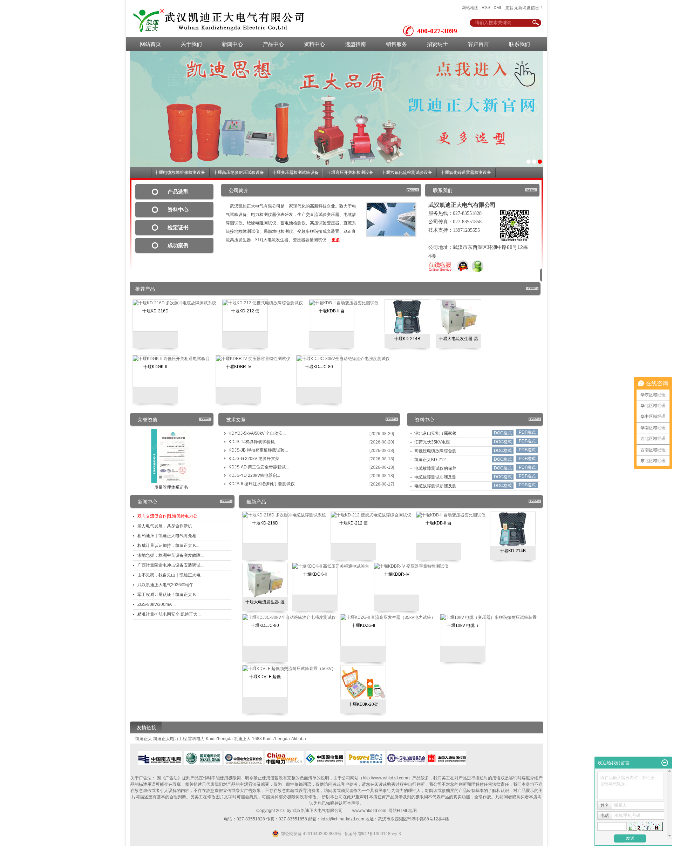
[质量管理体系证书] (170, 455)
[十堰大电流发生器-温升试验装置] (458, 317)
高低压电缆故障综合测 (435, 450)
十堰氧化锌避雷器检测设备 (466, 172)
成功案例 (178, 245)
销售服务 (396, 44)
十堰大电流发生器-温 (458, 338)
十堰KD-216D (155, 311)
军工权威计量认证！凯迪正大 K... (168, 594)
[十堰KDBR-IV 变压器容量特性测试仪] (253, 359)
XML (498, 7)
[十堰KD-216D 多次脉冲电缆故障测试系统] (174, 303)
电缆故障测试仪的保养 (435, 468)
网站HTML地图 (402, 810)
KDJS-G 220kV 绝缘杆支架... (256, 458)
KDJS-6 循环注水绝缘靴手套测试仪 (262, 483)
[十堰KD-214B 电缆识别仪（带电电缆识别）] (407, 317)
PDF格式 (527, 432)
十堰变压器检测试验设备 (295, 172)
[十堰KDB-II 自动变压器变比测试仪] (344, 303)
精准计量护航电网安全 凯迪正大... (168, 614)
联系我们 (519, 44)
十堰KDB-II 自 (332, 311)
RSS (486, 7)
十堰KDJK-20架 (363, 704)
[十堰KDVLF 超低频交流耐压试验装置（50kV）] (289, 668)
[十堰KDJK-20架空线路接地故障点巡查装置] (363, 682)
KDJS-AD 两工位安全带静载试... (259, 467)
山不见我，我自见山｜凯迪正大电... (170, 575)
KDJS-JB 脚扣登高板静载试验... (258, 450)
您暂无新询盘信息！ (524, 7)
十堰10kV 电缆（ (463, 625)
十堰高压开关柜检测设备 (350, 172)
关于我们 (191, 44)
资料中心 (314, 44)
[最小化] (664, 762)
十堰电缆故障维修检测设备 (180, 172)
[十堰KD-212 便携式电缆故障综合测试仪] (263, 303)
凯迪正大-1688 (248, 738)
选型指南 (355, 44)
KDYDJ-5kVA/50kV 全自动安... (257, 433)
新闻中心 (232, 44)
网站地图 (470, 7)
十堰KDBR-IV (238, 366)
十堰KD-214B (407, 338)
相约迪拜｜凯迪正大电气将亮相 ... (168, 535)
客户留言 (478, 44)
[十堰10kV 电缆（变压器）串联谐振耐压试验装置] (488, 617)
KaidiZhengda (219, 738)
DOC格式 (503, 433)
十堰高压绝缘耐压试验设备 (238, 172)
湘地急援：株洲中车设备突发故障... (170, 555)
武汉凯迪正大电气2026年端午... (167, 584)
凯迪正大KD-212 (430, 459)
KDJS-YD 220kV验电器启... (254, 475)
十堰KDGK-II (155, 366)
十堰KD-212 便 (245, 311)
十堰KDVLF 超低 (265, 676)
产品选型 (178, 192)
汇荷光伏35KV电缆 (432, 442)
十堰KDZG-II (363, 625)
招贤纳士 (437, 44)
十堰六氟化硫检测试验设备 (407, 172)
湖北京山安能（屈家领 (435, 433)
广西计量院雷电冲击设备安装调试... (170, 565)
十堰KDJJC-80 (319, 366)
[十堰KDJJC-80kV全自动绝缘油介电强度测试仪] (343, 359)
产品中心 (273, 44)
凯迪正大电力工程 (170, 738)
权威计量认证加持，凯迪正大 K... (168, 545)
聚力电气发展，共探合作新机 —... (168, 525)
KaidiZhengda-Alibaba (284, 738)
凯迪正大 (143, 738)
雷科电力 (196, 738)
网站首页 (150, 44)
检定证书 (178, 227)
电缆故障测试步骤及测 (435, 477)
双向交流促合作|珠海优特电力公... (168, 516)
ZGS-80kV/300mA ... (156, 604)
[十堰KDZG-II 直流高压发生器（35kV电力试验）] (388, 617)
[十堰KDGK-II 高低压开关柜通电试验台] (171, 359)
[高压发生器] (336, 109)
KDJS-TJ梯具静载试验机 (252, 441)
